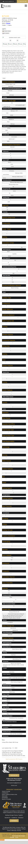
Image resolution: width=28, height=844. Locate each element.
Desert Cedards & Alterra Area (9, 794)
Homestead (5, 797)
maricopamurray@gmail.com (14, 782)
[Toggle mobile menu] (26, 5)
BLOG (16, 837)
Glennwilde (4, 796)
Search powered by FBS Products (14, 759)
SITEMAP (12, 837)
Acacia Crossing (6, 791)
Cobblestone (5, 793)
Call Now (2, 840)
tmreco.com (14, 785)
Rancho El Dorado (6, 799)
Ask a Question (6, 33)
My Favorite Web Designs (18, 835)
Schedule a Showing (7, 31)
